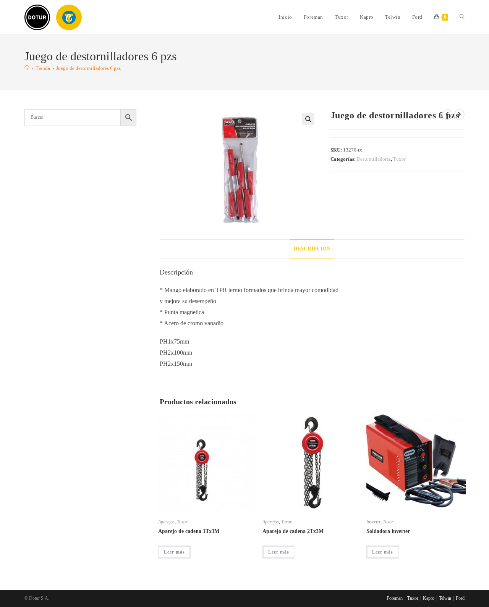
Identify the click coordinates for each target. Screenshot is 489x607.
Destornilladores (374, 159)
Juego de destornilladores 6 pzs (88, 68)
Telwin (445, 598)
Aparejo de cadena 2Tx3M (293, 531)
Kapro (428, 598)
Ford (460, 598)
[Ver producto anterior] (447, 114)
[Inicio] (26, 68)
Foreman (395, 598)
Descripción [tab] (311, 248)
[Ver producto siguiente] (459, 114)
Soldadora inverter (388, 531)
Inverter (373, 522)
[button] (308, 119)
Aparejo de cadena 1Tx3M (188, 531)
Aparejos (166, 522)
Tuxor (399, 159)
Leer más (174, 552)
